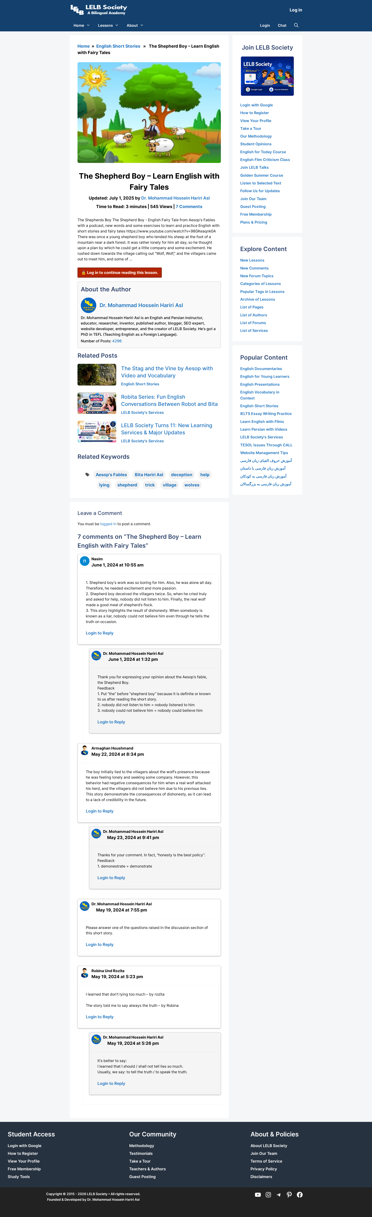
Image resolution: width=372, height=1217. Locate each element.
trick (150, 484)
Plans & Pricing (253, 222)
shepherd (127, 484)
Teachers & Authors (147, 1169)
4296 (117, 341)
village (170, 484)
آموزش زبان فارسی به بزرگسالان (265, 484)
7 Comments (189, 206)
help (204, 474)
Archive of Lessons (257, 299)
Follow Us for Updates (260, 190)
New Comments (254, 268)
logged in (108, 524)
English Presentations (260, 384)
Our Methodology (256, 136)
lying (104, 484)
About (132, 25)
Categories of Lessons (260, 283)
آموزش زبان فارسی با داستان (262, 468)
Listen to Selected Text (260, 183)
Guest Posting (253, 206)
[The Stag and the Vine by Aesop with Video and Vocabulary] (97, 375)
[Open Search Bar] (296, 25)
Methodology (141, 1145)
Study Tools (19, 1176)
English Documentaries (261, 368)
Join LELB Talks (254, 167)
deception (181, 474)
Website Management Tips (264, 452)
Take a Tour (250, 128)
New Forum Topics (257, 276)
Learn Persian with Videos (263, 429)
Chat (282, 25)
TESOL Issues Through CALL (266, 445)
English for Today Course (263, 152)
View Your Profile (255, 120)
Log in (296, 9)
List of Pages (252, 307)
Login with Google (256, 105)
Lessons (105, 25)
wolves (191, 484)
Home (79, 25)
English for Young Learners (264, 376)
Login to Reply (100, 633)
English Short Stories (118, 46)
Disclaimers (261, 1176)
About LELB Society (269, 1145)
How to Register (254, 112)
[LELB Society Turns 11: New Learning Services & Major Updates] (97, 431)
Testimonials (141, 1153)
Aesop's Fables (111, 474)
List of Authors (253, 315)
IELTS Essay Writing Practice (266, 413)
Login (265, 25)
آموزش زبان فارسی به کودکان (263, 476)
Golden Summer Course (261, 175)
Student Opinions (256, 144)
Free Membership (256, 214)
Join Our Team (253, 198)
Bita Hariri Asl (149, 474)
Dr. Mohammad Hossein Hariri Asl (141, 305)
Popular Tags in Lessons (262, 291)
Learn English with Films (262, 421)
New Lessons (252, 260)
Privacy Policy (264, 1169)
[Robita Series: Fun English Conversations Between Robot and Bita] (97, 403)
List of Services (254, 330)
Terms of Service (266, 1161)
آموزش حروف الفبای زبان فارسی (266, 460)
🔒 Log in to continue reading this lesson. (119, 272)
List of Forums (253, 322)
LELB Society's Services (142, 412)
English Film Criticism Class (265, 159)
